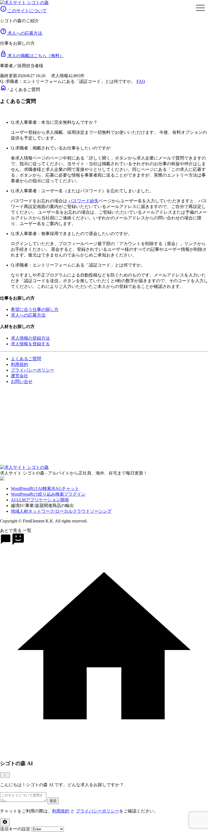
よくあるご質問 (26, 358)
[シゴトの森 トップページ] (24, 2)
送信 (53, 801)
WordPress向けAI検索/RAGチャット (45, 488)
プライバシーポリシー (32, 370)
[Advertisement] (104, 427)
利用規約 (19, 364)
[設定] (5, 822)
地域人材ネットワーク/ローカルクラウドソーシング (61, 511)
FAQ (140, 81)
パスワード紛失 (83, 201)
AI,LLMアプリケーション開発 (40, 500)
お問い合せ (21, 381)
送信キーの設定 (15, 829)
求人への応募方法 (28, 315)
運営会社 (19, 375)
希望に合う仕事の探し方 (34, 309)
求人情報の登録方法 (30, 338)
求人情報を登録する (30, 344)
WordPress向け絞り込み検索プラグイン (48, 494)
